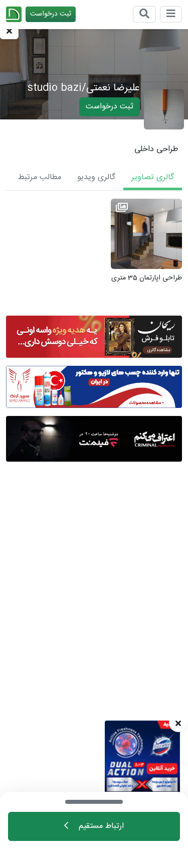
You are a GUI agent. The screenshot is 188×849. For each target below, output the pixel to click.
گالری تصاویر (152, 177)
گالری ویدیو (96, 177)
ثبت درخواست (50, 14)
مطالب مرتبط (39, 177)
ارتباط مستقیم (100, 826)
